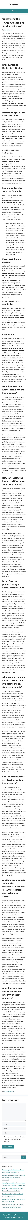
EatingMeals (14, 4)
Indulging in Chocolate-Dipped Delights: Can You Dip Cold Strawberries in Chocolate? (13, 1177)
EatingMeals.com (16, 1215)
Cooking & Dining (9, 1091)
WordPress (9, 1217)
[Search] (23, 1157)
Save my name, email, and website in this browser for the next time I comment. (14, 1139)
